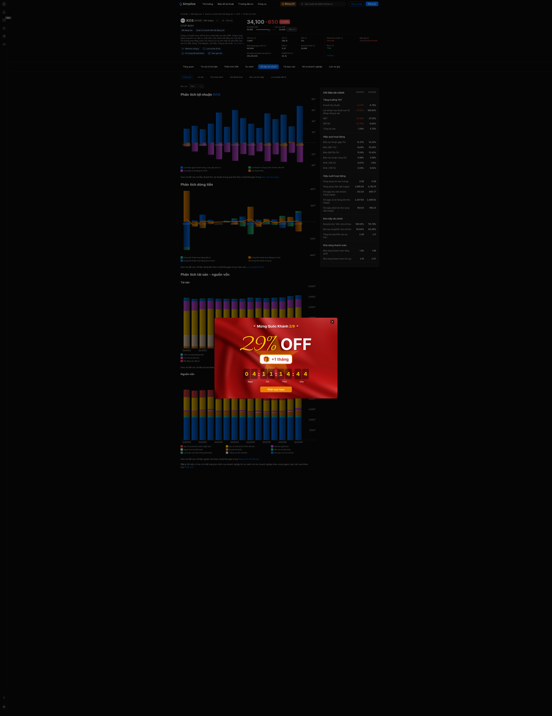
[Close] (332, 321)
